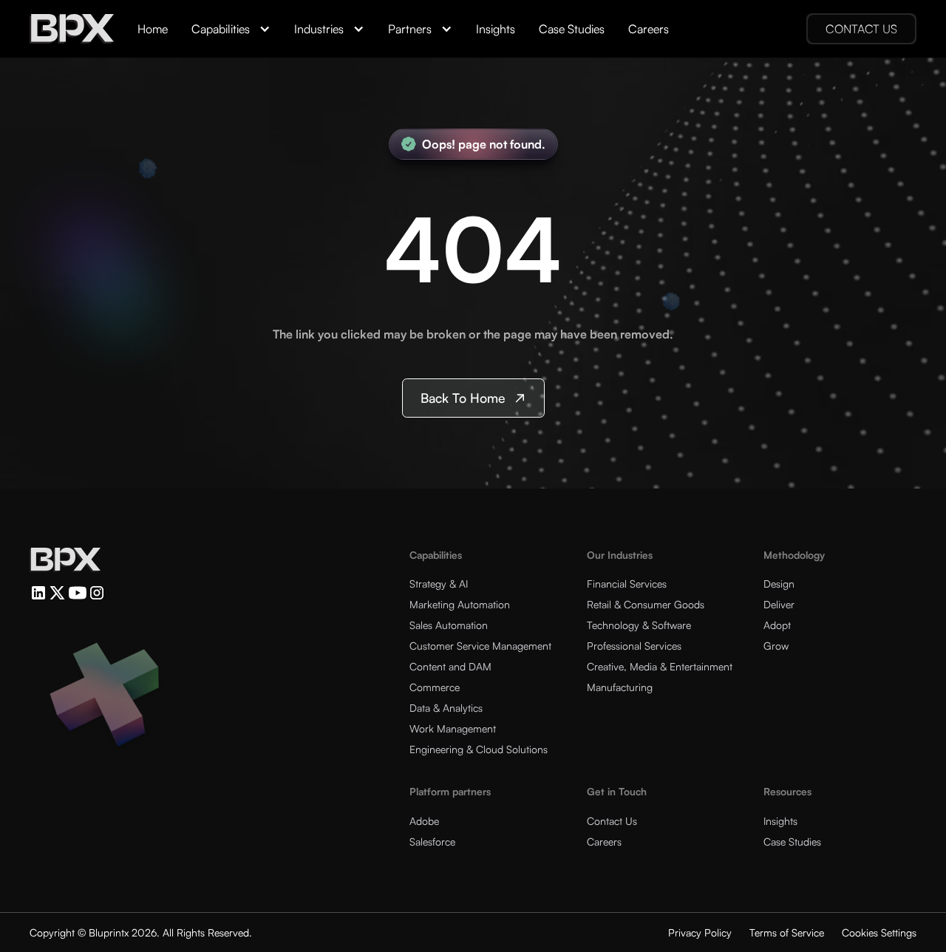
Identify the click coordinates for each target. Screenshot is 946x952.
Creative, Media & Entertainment (659, 666)
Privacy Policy (700, 932)
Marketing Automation (459, 604)
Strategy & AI (438, 583)
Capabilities (220, 28)
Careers (648, 28)
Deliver (778, 604)
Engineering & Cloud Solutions (478, 749)
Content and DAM (450, 666)
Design (778, 583)
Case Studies (572, 28)
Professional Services (634, 645)
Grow (776, 645)
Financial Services (627, 583)
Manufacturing (620, 687)
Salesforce (432, 841)
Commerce (434, 687)
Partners (410, 28)
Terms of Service (786, 932)
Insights (495, 28)
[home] (72, 29)
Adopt (777, 625)
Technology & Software (639, 625)
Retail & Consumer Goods (645, 604)
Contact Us (612, 821)
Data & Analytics (446, 707)
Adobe (424, 821)
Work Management (452, 728)
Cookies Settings (879, 932)
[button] (231, 29)
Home (152, 28)
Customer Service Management (480, 645)
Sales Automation (448, 625)
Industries (319, 28)
